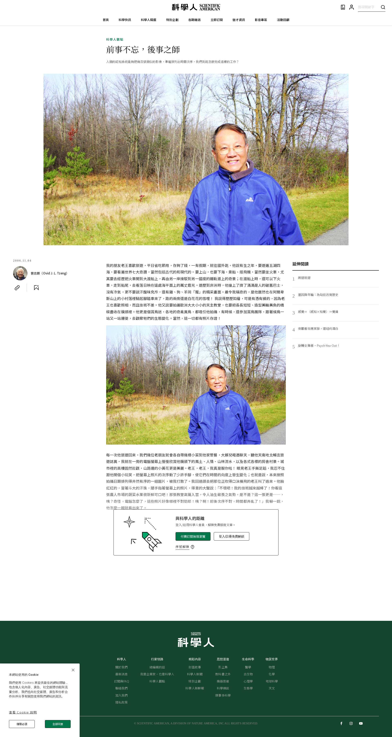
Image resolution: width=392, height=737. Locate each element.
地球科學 (272, 681)
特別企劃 (172, 20)
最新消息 (121, 674)
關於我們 (121, 667)
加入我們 (121, 695)
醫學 (248, 667)
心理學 (248, 681)
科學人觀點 (115, 39)
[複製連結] (17, 288)
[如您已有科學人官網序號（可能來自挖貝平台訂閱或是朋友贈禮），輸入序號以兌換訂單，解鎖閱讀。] (192, 547)
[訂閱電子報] (343, 7)
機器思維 (223, 681)
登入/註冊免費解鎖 (231, 536)
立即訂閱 (216, 20)
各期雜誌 (194, 20)
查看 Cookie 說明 (23, 712)
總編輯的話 (157, 667)
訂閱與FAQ (121, 681)
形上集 (222, 667)
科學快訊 (125, 20)
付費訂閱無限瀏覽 (193, 536)
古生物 (248, 674)
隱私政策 (121, 702)
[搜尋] (383, 7)
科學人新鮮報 (194, 688)
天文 (272, 688)
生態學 (248, 688)
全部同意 (57, 724)
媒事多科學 (223, 695)
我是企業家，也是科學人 (157, 674)
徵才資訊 (239, 20)
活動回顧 (283, 20)
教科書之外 (223, 674)
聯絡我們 (121, 688)
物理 (272, 667)
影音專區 (261, 20)
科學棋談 (223, 688)
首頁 (106, 20)
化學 (272, 674)
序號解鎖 (182, 546)
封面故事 (194, 667)
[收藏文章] (36, 288)
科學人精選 (148, 20)
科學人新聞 (195, 674)
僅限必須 (22, 724)
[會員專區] (351, 7)
